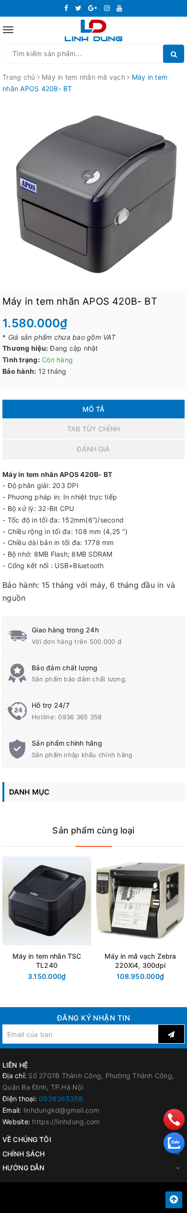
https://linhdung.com (66, 1122)
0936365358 (61, 1098)
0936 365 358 (80, 717)
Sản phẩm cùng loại (93, 830)
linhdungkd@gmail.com (61, 1110)
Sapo (115, 1203)
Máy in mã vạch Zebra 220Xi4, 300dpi (140, 960)
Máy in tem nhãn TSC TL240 (47, 960)
